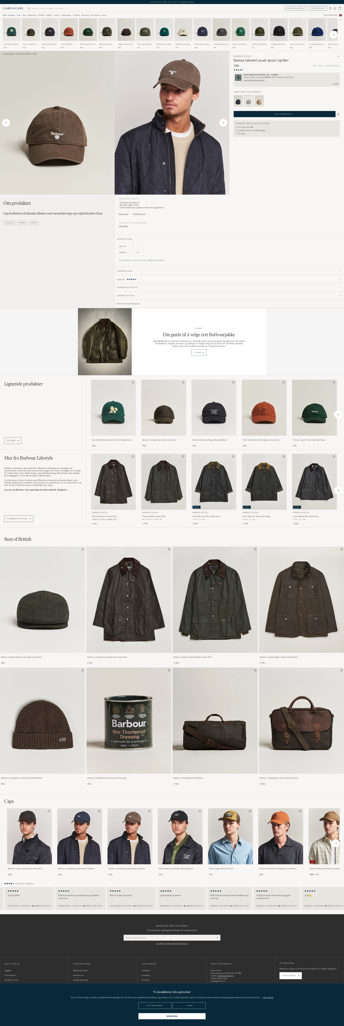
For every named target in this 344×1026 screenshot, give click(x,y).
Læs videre (268, 997)
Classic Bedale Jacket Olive (153, 516)
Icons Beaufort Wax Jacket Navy (206, 516)
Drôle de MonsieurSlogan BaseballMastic (183, 44)
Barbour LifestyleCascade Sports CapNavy (76, 868)
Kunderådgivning (295, 8)
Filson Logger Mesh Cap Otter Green (144, 44)
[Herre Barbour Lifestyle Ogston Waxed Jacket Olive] (301, 599)
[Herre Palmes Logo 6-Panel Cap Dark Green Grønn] (88, 29)
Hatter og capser (23, 54)
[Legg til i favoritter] (132, 383)
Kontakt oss (78, 975)
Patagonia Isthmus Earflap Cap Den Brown (126, 44)
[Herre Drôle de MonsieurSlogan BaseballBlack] (180, 836)
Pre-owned (94, 15)
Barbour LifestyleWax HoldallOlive (188, 778)
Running (85, 15)
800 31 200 (223, 978)
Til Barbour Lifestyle (17, 519)
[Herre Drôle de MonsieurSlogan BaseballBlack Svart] (50, 29)
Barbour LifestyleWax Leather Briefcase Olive (279, 778)
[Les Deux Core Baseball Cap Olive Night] (260, 42)
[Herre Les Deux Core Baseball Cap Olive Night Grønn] (260, 29)
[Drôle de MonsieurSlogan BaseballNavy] (203, 42)
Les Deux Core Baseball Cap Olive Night (259, 44)
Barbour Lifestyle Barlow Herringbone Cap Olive (21, 657)
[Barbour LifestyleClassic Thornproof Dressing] (128, 775)
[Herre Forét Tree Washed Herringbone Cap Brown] (280, 836)
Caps (35, 54)
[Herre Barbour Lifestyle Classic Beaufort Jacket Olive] (128, 599)
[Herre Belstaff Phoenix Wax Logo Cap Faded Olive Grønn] (107, 29)
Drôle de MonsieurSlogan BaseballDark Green (164, 44)
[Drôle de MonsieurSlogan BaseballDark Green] (164, 42)
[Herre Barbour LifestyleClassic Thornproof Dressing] (128, 721)
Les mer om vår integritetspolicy (172, 943)
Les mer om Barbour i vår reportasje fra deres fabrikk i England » (35, 489)
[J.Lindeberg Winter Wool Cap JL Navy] (317, 42)
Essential (9, 223)
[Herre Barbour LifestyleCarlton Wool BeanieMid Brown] (42, 721)
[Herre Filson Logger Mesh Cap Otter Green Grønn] (145, 29)
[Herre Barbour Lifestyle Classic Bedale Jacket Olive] (215, 599)
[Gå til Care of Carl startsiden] (13, 8)
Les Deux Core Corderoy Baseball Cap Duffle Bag (297, 44)
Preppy (34, 223)
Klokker (41, 15)
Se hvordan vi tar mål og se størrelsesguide (141, 260)
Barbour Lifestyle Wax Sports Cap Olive (29, 44)
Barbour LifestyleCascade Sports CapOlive (127, 868)
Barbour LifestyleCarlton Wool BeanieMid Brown (21, 778)
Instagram (146, 970)
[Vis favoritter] (335, 8)
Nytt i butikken (9, 15)
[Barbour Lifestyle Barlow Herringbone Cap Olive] (42, 654)
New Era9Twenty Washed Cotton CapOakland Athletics (11, 44)
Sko (24, 15)
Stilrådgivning (318, 8)
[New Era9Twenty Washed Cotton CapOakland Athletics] (12, 42)
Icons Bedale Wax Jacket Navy (306, 516)
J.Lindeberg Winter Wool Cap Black (278, 44)
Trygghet (7, 970)
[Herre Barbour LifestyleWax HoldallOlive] (215, 721)
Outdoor (76, 15)
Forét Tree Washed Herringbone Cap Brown (68, 44)
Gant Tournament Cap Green (239, 44)
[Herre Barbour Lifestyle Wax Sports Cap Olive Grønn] (31, 29)
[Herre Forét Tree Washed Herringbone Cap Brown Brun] (69, 29)
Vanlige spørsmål (80, 980)
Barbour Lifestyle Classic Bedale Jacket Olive (193, 657)
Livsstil (57, 15)
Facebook (146, 975)
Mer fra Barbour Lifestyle (28, 458)
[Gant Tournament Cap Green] (241, 42)
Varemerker (66, 15)
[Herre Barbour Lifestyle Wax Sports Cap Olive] (29, 836)
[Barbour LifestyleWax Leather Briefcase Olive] (301, 775)
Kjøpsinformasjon (80, 970)
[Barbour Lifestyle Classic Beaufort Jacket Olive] (128, 654)
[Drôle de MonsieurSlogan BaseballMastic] (183, 42)
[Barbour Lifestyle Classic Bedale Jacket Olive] (215, 654)
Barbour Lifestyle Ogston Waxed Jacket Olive (279, 657)
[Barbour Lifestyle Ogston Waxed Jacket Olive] (301, 654)
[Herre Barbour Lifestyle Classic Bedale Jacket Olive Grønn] (163, 482)
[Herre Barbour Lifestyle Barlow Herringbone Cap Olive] (42, 599)
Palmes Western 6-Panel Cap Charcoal (221, 44)
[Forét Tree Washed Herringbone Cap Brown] (69, 42)
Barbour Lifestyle (242, 56)
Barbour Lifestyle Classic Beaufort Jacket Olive (107, 657)
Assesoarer (32, 15)
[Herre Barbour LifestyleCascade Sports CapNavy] (79, 836)
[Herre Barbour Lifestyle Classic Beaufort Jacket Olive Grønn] (113, 482)
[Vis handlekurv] (340, 8)
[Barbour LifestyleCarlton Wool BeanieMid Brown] (42, 775)
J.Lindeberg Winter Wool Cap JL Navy (316, 44)
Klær (19, 15)
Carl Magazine (331, 15)
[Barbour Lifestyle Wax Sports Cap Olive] (31, 42)
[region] (172, 898)
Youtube (145, 980)
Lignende (23, 384)
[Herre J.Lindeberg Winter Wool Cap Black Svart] (279, 29)
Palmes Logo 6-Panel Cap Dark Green (88, 44)
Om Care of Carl (11, 980)
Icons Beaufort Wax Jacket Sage (256, 516)
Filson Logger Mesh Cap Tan (221, 868)
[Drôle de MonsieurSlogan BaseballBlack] (50, 42)
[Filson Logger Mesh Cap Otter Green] (145, 42)
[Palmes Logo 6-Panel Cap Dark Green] (88, 42)
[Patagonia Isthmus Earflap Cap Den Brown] (126, 42)
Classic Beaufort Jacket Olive (104, 516)
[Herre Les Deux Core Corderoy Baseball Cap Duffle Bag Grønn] (298, 29)
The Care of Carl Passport (172, 2)
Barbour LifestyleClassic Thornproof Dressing (106, 778)
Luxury (104, 15)
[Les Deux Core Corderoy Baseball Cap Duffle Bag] (298, 42)
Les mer (335, 84)
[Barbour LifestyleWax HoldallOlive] (215, 775)
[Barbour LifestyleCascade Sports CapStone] (259, 101)
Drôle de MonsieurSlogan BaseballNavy (202, 44)
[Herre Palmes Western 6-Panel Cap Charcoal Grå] (222, 29)
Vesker (49, 15)
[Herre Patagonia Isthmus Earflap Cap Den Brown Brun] (126, 29)
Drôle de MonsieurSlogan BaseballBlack (50, 44)
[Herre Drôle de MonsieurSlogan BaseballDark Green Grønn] (164, 29)
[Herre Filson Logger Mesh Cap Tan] (230, 836)
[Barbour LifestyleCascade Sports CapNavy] (238, 101)
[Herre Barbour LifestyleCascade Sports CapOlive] (130, 836)
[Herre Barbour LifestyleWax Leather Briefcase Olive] (301, 721)
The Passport (10, 975)
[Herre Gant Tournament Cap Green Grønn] (241, 29)
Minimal (22, 223)
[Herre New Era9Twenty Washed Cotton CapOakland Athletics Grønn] (12, 29)
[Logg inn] (330, 8)
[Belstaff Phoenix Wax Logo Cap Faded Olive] (107, 42)
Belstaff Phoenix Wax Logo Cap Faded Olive (106, 44)
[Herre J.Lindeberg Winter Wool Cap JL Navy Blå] (317, 29)
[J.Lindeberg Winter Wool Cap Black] (279, 42)
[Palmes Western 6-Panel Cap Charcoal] (222, 42)
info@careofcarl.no (225, 975)
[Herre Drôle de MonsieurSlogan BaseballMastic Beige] (183, 29)
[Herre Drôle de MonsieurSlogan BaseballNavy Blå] (203, 29)
